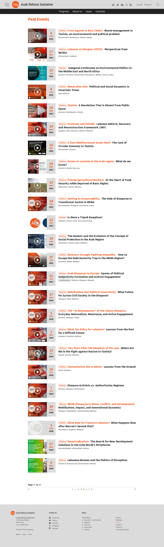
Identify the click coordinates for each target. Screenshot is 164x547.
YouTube (55, 523)
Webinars (119, 520)
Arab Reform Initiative (32, 4)
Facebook (55, 518)
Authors (87, 529)
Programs (64, 11)
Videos (118, 517)
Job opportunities (122, 529)
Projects (119, 525)
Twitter (54, 520)
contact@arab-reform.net (25, 517)
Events (118, 522)
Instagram (55, 526)
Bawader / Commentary (92, 520)
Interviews (88, 527)
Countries (100, 11)
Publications (86, 517)
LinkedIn (55, 528)
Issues (89, 11)
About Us (77, 11)
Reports (87, 522)
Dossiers (87, 525)
